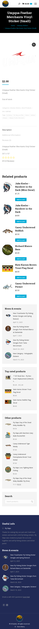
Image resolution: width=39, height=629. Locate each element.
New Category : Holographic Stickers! (23, 354)
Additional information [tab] (11, 135)
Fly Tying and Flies (19, 115)
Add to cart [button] (21, 199)
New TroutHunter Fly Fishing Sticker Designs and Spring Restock (23, 316)
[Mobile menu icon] (35, 3)
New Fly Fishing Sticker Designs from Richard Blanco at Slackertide (23, 329)
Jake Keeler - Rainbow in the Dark (23, 208)
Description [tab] (7, 130)
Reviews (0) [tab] (6, 140)
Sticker (27, 115)
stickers (33, 115)
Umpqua (5, 117)
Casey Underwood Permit (25, 285)
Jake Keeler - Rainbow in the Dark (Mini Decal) (25, 186)
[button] (34, 45)
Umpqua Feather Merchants (16, 117)
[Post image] (8, 315)
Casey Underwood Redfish (25, 229)
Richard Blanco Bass (23, 248)
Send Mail (26, 597)
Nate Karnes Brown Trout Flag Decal (26, 266)
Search (32, 501)
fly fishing (9, 115)
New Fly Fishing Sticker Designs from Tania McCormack (21, 343)
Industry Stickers (15, 108)
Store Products (26, 108)
